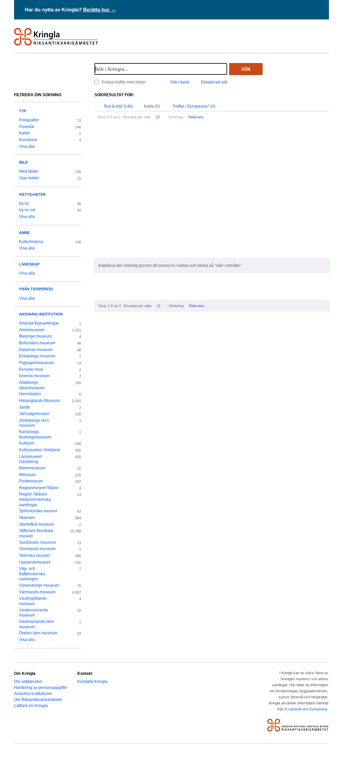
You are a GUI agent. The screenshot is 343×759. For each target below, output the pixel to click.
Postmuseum (31, 481)
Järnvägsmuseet (34, 413)
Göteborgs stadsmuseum (32, 385)
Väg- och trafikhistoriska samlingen (32, 573)
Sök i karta (179, 82)
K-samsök (293, 709)
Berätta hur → (99, 9)
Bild (23, 162)
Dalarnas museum (36, 349)
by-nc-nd (27, 210)
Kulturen (27, 443)
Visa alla (27, 146)
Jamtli (24, 407)
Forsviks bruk (31, 369)
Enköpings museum (37, 356)
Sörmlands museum (37, 548)
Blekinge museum (35, 336)
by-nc (24, 203)
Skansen (27, 517)
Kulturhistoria (31, 241)
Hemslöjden (30, 394)
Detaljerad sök (214, 82)
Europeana (318, 709)
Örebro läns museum (38, 633)
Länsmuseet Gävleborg (30, 459)
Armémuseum (32, 330)
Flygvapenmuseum (36, 362)
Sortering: (176, 117)
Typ (22, 111)
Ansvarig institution (41, 314)
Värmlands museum (37, 592)
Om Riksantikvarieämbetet (38, 699)
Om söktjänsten (28, 681)
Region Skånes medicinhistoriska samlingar (35, 499)
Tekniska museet (34, 555)
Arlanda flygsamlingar (39, 323)
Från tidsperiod (36, 289)
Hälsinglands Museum (39, 400)
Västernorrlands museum (33, 613)
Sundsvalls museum (37, 542)
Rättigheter (32, 194)
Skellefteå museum (36, 524)
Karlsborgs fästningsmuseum (35, 434)
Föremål (26, 126)
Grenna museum (34, 375)
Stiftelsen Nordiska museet (36, 533)
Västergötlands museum (33, 601)
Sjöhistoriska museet (38, 511)
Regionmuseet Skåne (39, 487)
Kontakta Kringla (92, 681)
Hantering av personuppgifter (40, 687)
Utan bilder (29, 178)
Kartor (24, 133)
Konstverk (28, 139)
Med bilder (29, 171)
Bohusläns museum (37, 343)
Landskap (29, 264)
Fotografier (29, 120)
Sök (246, 69)
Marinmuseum (32, 468)
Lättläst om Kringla (31, 705)
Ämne (24, 233)
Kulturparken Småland (39, 450)
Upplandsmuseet (34, 562)
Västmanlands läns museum (36, 624)
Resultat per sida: (137, 117)
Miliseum (27, 474)
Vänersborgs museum (39, 585)
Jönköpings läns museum (34, 423)
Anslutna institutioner (33, 693)
